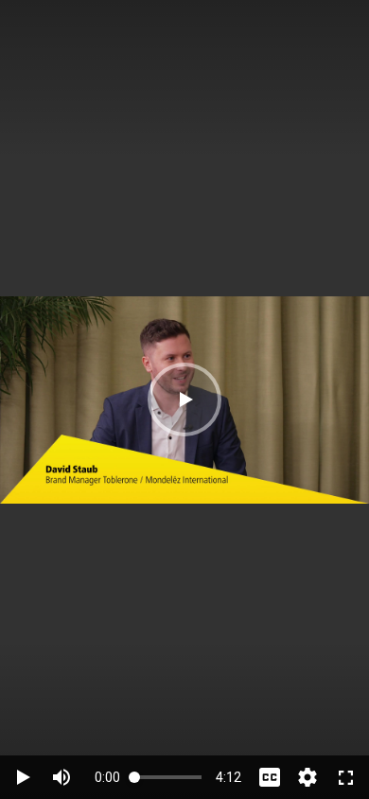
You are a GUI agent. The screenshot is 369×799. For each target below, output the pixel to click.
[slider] (168, 777)
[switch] (61, 777)
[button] (184, 399)
